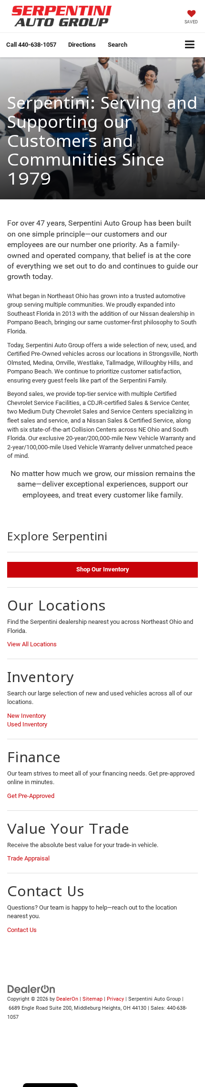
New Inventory (26, 715)
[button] (31, 44)
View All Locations (32, 644)
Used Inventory (27, 724)
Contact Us (22, 929)
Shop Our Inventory (102, 569)
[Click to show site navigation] (190, 45)
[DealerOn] (31, 989)
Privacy (115, 999)
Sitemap (92, 999)
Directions (82, 44)
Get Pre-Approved (30, 795)
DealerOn (67, 999)
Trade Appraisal (28, 858)
